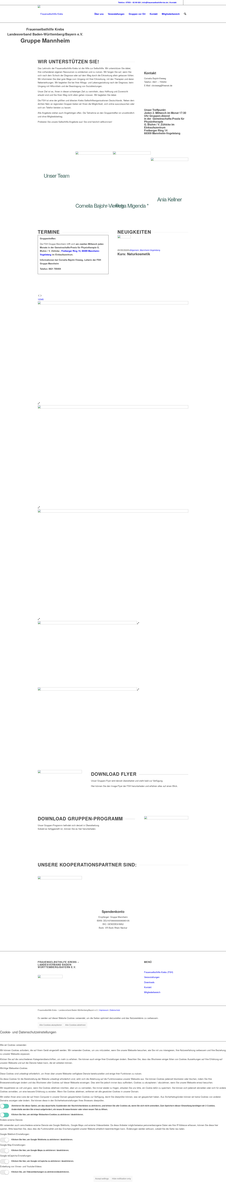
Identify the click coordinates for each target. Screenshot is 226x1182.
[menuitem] (99, 14)
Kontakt (173, 2)
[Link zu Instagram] (185, 2)
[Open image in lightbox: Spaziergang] (39, 619)
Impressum (103, 1010)
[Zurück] (39, 295)
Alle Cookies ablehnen (75, 1024)
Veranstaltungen (151, 977)
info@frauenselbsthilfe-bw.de (155, 2)
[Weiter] (41, 295)
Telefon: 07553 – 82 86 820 (129, 2)
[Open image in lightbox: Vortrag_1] (138, 689)
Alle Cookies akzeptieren (50, 1024)
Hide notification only (121, 1178)
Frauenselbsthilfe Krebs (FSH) (158, 972)
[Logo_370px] (50, 14)
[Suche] (185, 14)
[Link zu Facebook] (180, 2)
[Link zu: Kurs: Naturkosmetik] (124, 237)
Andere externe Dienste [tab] (11, 1119)
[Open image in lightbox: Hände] (39, 507)
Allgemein (134, 250)
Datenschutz (115, 1010)
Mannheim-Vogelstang (150, 250)
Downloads (149, 982)
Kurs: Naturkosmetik (133, 253)
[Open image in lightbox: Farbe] (39, 403)
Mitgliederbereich (152, 992)
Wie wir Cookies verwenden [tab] (13, 1044)
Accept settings (102, 1178)
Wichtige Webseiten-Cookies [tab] (13, 1068)
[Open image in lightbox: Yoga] (138, 623)
